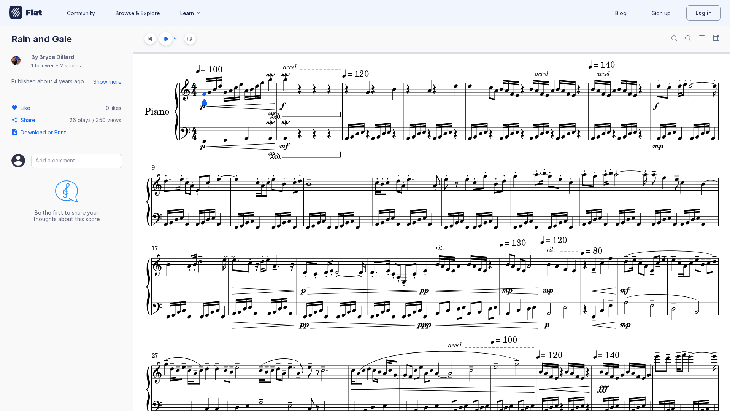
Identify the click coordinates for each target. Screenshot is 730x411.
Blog (621, 13)
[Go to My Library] (25, 13)
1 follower (42, 65)
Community (81, 13)
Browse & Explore (138, 13)
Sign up (661, 13)
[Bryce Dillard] (16, 61)
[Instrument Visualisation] (190, 39)
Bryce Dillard (56, 57)
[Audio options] (176, 39)
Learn (187, 13)
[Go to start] (150, 39)
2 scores (70, 65)
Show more (107, 81)
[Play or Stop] (166, 39)
